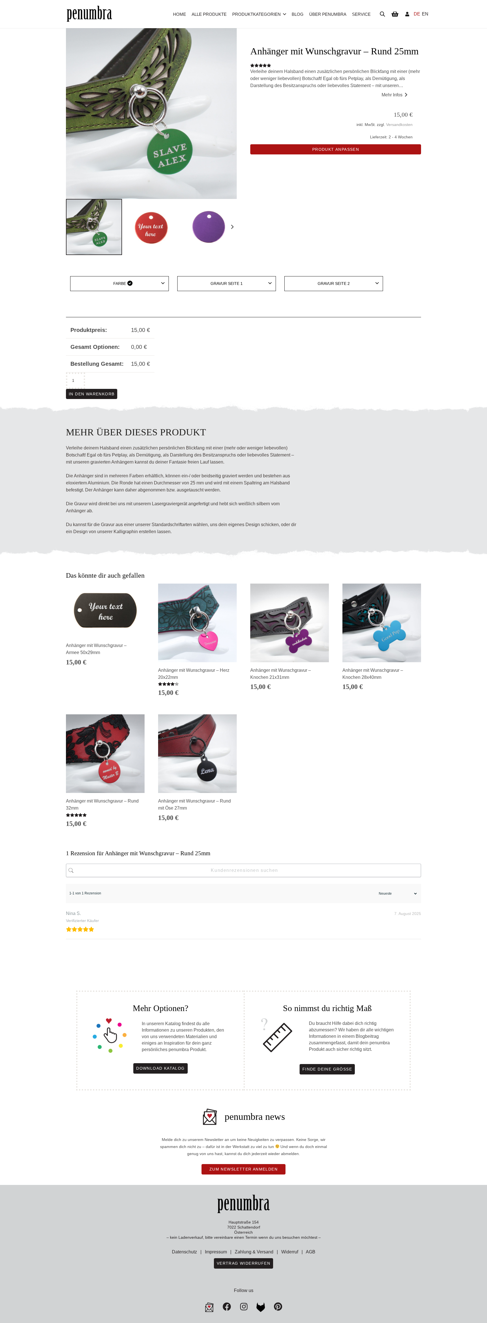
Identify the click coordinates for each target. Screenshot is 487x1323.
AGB (310, 1251)
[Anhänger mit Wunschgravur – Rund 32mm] (105, 753)
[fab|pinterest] (260, 1307)
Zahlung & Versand (254, 1251)
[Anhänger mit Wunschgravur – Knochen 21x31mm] (289, 623)
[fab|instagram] (243, 1306)
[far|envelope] (209, 1307)
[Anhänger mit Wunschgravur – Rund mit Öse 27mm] (197, 753)
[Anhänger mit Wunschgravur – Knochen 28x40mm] (381, 623)
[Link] (407, 14)
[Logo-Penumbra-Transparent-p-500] (89, 14)
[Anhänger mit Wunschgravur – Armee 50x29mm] (105, 610)
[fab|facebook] (227, 1306)
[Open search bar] (382, 14)
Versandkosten (399, 124)
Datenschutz (184, 1251)
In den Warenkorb (91, 394)
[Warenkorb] (395, 14)
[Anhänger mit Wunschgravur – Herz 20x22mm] (197, 623)
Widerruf (289, 1251)
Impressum (216, 1251)
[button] (284, 14)
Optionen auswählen (105, 696)
